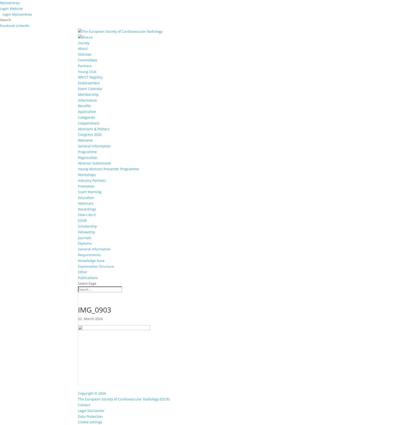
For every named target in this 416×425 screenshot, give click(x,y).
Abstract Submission (94, 163)
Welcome (85, 140)
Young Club (87, 71)
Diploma (84, 243)
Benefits (84, 106)
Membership (88, 94)
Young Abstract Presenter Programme (108, 169)
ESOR (82, 220)
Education (86, 197)
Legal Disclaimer (91, 410)
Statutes (84, 54)
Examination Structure (96, 266)
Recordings (87, 209)
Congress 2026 (90, 134)
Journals (84, 237)
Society (83, 43)
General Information (94, 146)
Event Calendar (90, 88)
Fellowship (86, 232)
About (83, 48)
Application (87, 111)
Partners (85, 66)
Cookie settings (90, 422)
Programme (87, 152)
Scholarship (87, 226)
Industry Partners (92, 180)
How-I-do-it (87, 214)
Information (87, 100)
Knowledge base (91, 260)
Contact (84, 405)
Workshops (87, 174)
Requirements (89, 255)
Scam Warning (89, 192)
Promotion (86, 186)
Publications (88, 277)
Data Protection (90, 416)
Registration (88, 157)
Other (82, 272)
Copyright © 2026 (92, 393)
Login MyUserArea (17, 14)
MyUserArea (10, 2)
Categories (86, 117)
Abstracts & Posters (93, 129)
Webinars (85, 203)
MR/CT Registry (90, 77)
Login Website (11, 8)
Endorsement (89, 83)
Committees (87, 60)
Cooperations (88, 123)
